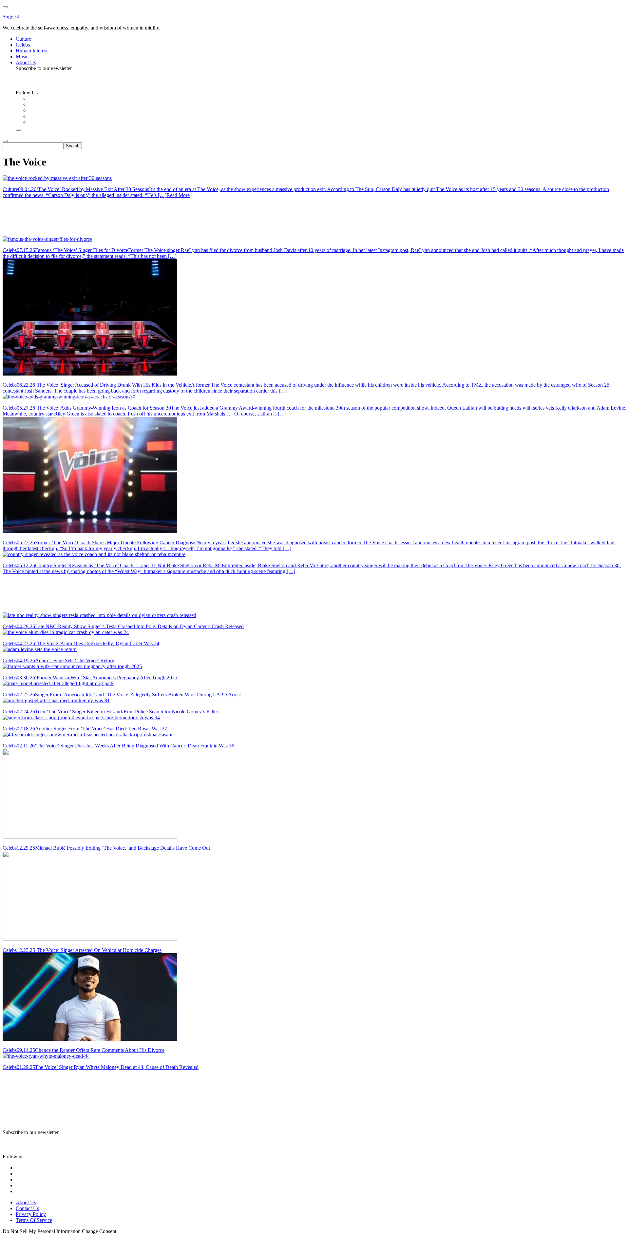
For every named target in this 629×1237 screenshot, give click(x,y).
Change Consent (99, 1231)
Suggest (11, 16)
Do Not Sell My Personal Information (42, 1231)
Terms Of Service (34, 1220)
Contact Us (27, 1208)
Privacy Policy (31, 1214)
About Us (26, 1202)
